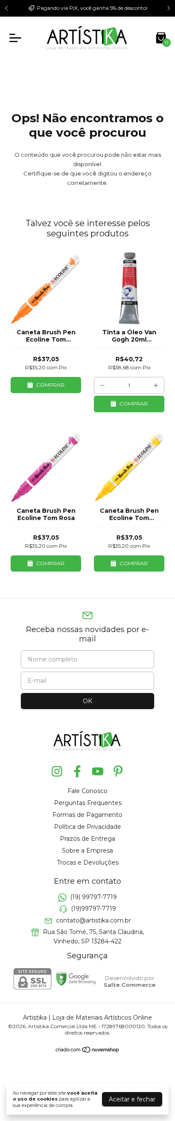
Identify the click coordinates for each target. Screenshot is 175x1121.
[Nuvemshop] (87, 1051)
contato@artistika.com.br (93, 920)
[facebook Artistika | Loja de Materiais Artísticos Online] (77, 771)
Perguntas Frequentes (87, 803)
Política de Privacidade (87, 827)
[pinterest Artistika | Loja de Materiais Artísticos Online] (118, 771)
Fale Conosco (87, 791)
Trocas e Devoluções (88, 862)
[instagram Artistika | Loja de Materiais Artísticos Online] (57, 771)
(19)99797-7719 (93, 909)
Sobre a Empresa (87, 850)
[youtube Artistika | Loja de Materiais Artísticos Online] (97, 771)
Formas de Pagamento (87, 815)
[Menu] (17, 38)
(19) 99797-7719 (93, 897)
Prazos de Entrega (87, 838)
